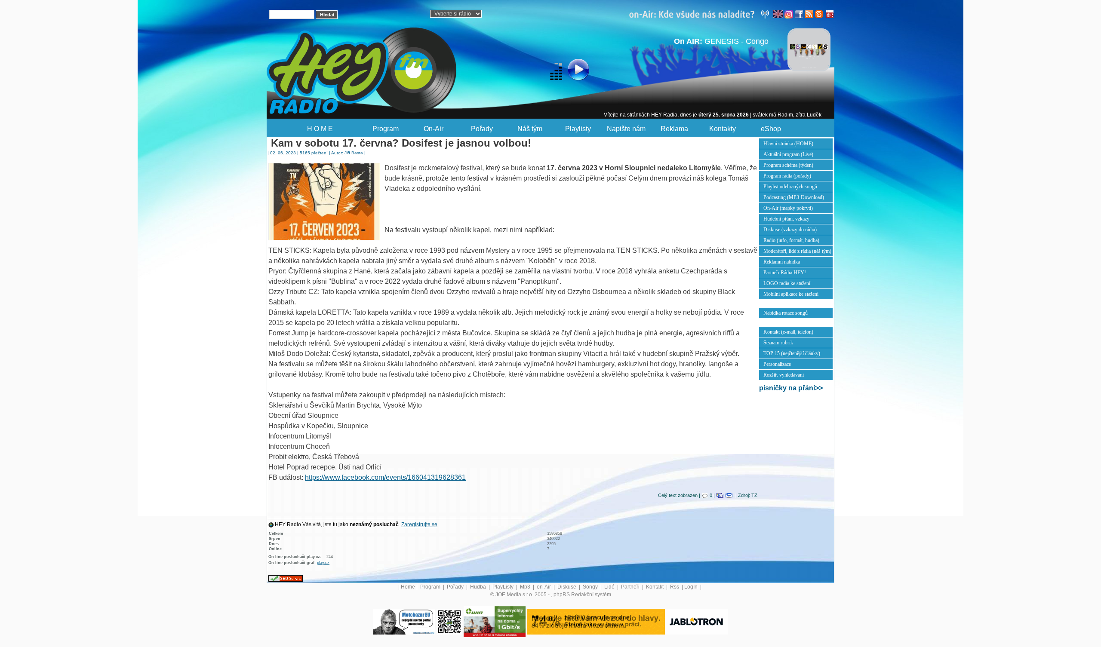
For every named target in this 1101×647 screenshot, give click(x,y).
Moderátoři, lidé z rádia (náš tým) (797, 251)
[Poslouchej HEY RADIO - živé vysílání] (571, 71)
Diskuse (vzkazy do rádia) (790, 230)
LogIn (691, 587)
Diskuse (567, 587)
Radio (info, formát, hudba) (791, 240)
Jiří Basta (353, 152)
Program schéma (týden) (788, 165)
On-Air (433, 128)
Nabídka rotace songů (785, 313)
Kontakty (722, 128)
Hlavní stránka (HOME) (788, 144)
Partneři (631, 587)
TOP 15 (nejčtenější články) (791, 353)
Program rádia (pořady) (787, 176)
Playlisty (578, 128)
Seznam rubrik (778, 343)
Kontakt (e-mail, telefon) (788, 332)
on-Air (544, 587)
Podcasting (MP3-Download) (793, 197)
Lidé (610, 587)
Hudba (478, 587)
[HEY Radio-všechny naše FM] (701, 14)
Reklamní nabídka (781, 262)
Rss (675, 587)
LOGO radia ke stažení (786, 283)
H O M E (320, 128)
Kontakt (655, 587)
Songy (591, 587)
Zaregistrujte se (419, 524)
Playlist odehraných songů (790, 187)
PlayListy (503, 587)
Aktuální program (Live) (788, 154)
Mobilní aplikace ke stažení (790, 294)
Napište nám (626, 128)
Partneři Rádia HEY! (784, 273)
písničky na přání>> (791, 388)
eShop (771, 128)
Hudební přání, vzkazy (786, 219)
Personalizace (777, 364)
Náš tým (529, 128)
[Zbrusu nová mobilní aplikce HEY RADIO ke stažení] (449, 621)
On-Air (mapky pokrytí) (788, 208)
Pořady (482, 128)
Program (385, 128)
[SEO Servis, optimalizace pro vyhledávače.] (285, 578)
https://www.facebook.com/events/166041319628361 (385, 477)
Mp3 (526, 587)
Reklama (674, 128)
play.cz (323, 563)
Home (408, 587)
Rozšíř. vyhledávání (783, 375)
